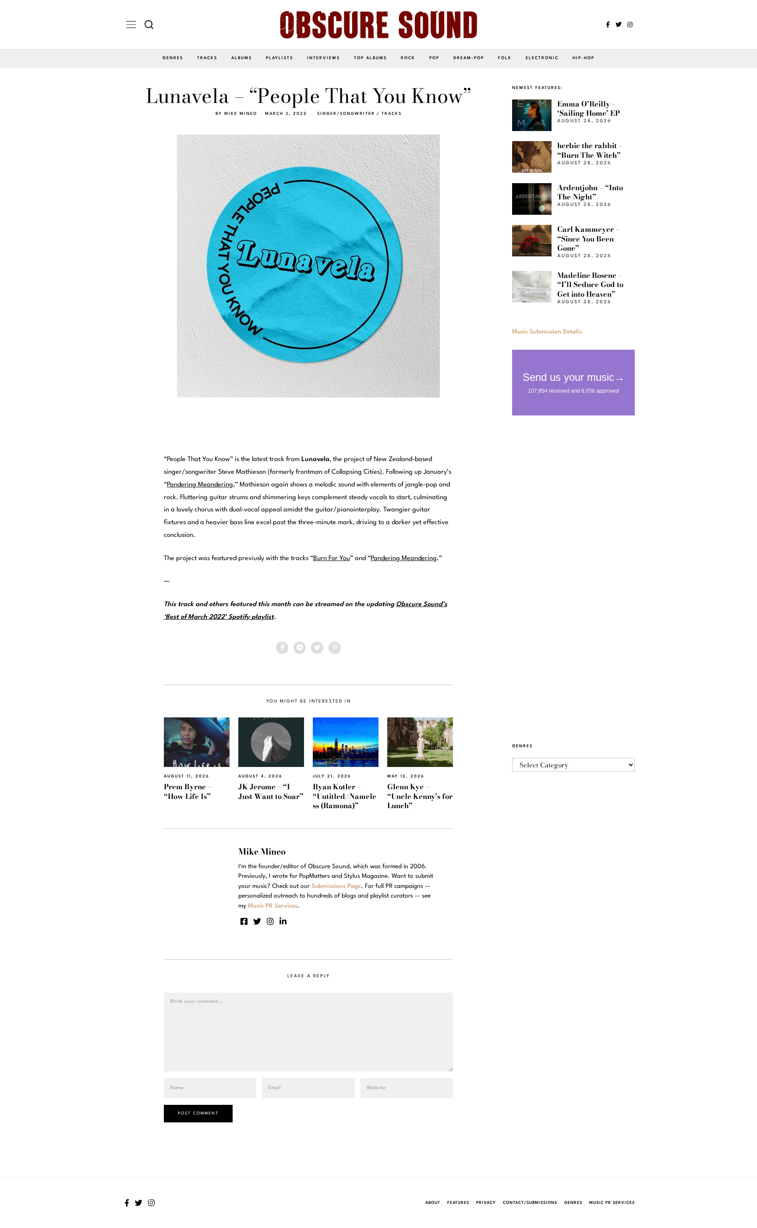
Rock (408, 58)
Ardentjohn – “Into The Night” (590, 192)
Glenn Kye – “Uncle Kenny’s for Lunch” (420, 796)
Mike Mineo (240, 114)
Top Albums (370, 58)
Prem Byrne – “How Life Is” (188, 791)
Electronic (542, 58)
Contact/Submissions (530, 1203)
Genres (173, 58)
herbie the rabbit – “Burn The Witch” (590, 150)
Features (458, 1203)
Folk (505, 58)
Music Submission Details (547, 332)
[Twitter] (618, 24)
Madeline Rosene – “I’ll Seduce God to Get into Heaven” (590, 285)
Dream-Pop (468, 58)
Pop (434, 58)
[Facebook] (608, 24)
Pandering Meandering (200, 485)
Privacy (486, 1203)
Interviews (323, 58)
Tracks (207, 58)
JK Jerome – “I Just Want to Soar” (271, 791)
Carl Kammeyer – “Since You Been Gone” (588, 239)
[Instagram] (630, 24)
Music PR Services (612, 1203)
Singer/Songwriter (346, 114)
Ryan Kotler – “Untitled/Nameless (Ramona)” (344, 796)
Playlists (279, 58)
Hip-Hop (583, 58)
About (432, 1203)
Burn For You (331, 558)
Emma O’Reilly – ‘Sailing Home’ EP (588, 108)
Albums (241, 58)
